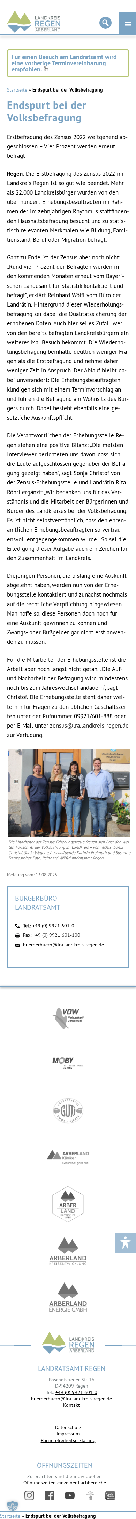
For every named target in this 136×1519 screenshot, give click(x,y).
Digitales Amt (90, 1495)
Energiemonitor (110, 1495)
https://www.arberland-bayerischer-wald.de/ (68, 1204)
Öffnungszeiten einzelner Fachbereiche (64, 1482)
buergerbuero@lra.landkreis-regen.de (63, 945)
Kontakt (71, 1405)
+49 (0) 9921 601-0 (53, 925)
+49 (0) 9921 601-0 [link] (76, 1392)
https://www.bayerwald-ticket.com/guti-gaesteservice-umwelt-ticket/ (68, 1110)
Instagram (29, 1495)
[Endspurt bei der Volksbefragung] (69, 835)
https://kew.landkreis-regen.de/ (68, 1251)
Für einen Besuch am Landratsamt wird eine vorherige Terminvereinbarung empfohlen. (64, 63)
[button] (12, 1506)
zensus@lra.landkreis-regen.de (89, 725)
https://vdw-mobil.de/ (68, 1017)
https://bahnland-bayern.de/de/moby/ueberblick (68, 1064)
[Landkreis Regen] (68, 1343)
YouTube (70, 1495)
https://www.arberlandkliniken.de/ (68, 1157)
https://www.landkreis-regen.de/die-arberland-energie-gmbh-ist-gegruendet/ (68, 1298)
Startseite (17, 90)
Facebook (49, 1495)
